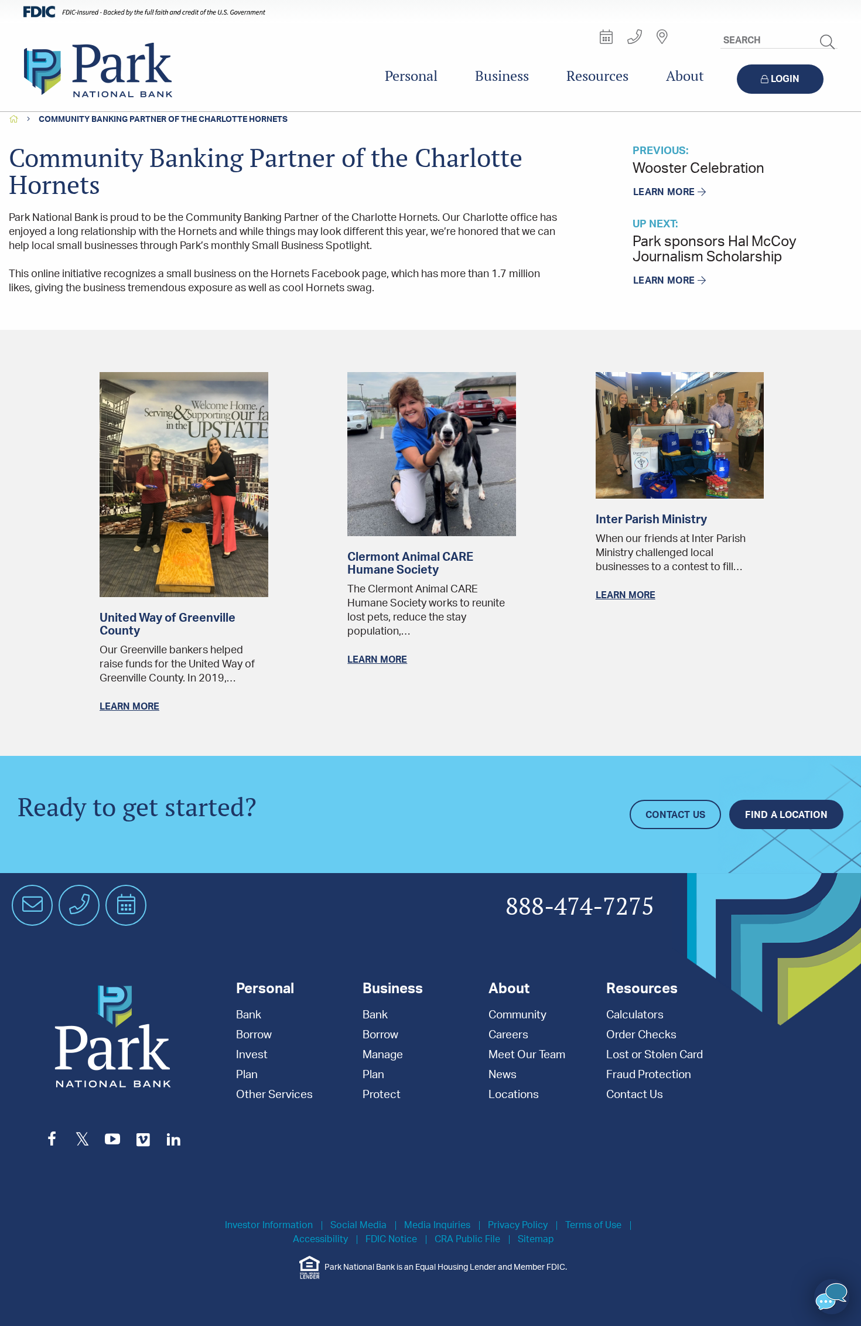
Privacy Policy (518, 1225)
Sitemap (536, 1239)
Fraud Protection (648, 1074)
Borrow (254, 1035)
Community (517, 1015)
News (502, 1074)
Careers (508, 1035)
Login (785, 79)
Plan (247, 1074)
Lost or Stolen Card (654, 1055)
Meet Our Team (526, 1055)
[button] (831, 1296)
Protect (382, 1094)
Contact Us (675, 815)
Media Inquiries (437, 1225)
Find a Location (786, 815)
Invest (252, 1055)
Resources (597, 76)
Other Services (274, 1094)
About (685, 76)
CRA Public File (467, 1239)
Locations (513, 1094)
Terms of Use (593, 1225)
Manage (383, 1055)
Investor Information (269, 1225)
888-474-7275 (579, 907)
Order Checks (641, 1035)
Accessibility (320, 1239)
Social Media (358, 1225)
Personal (411, 76)
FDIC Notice (391, 1239)
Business (502, 76)
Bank (248, 1015)
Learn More (664, 192)
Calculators (635, 1015)
